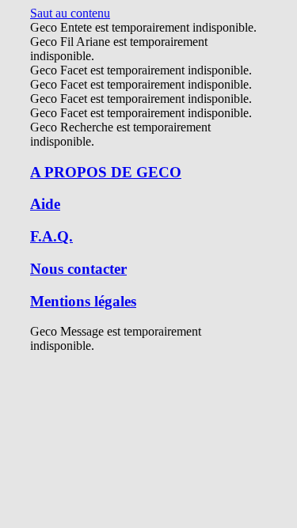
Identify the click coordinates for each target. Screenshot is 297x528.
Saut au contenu (70, 13)
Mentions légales (83, 301)
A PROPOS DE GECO (105, 172)
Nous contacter (78, 268)
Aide (45, 204)
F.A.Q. (51, 236)
